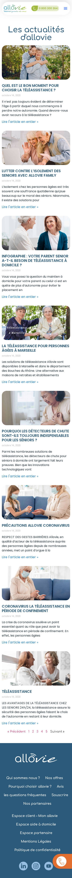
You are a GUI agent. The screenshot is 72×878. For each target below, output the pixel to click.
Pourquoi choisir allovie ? (30, 786)
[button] (65, 8)
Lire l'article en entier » (20, 121)
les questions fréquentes (25, 795)
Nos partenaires (37, 803)
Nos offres (54, 778)
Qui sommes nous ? (23, 778)
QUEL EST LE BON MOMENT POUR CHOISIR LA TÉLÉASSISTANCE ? (30, 88)
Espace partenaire (36, 833)
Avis (60, 786)
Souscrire (60, 795)
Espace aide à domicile (36, 824)
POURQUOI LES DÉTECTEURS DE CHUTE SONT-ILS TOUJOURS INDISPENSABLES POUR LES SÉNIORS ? (35, 436)
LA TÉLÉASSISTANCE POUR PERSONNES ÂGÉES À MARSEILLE (35, 348)
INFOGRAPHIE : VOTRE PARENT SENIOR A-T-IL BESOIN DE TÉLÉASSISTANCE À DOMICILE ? (35, 261)
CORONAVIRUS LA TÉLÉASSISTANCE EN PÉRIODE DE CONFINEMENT (36, 608)
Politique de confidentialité (37, 850)
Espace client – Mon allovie (35, 816)
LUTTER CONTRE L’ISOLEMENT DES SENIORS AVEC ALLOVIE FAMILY (31, 173)
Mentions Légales (36, 841)
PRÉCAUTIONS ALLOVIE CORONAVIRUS (36, 525)
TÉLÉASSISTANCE (17, 691)
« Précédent (16, 731)
